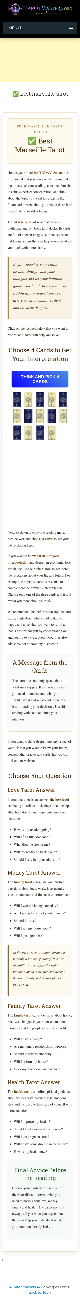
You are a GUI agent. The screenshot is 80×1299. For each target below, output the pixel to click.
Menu (14, 28)
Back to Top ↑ (40, 1292)
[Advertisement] (40, 78)
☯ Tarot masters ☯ (24, 1287)
